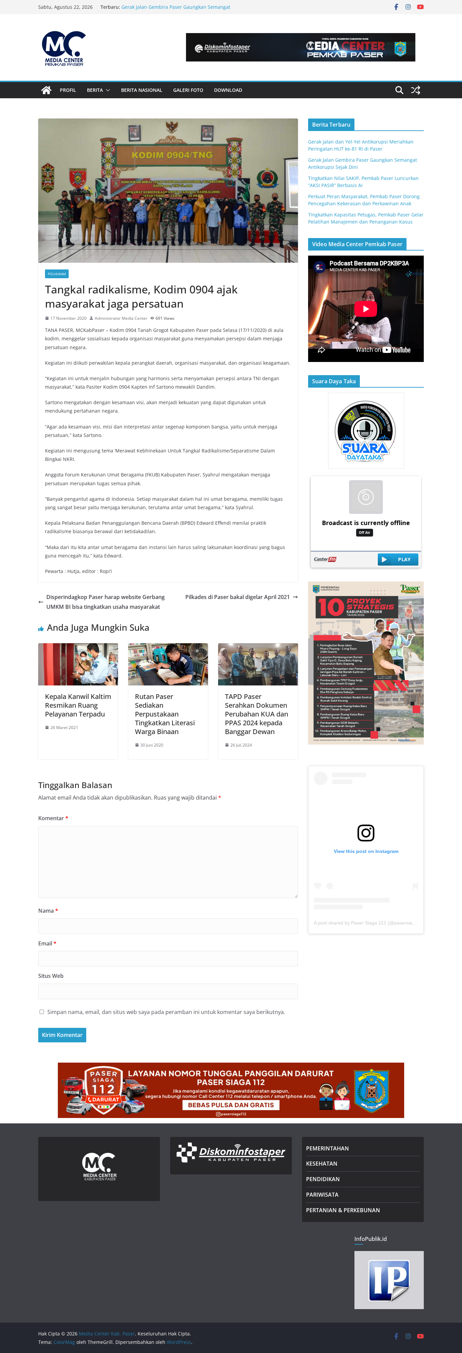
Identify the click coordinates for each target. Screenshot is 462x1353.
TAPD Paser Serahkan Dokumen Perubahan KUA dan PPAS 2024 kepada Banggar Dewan (256, 714)
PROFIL (68, 90)
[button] (106, 90)
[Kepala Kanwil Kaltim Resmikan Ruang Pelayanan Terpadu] (78, 648)
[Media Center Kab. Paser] (46, 90)
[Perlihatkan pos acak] (416, 90)
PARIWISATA (322, 1194)
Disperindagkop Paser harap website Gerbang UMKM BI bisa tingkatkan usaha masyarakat (105, 601)
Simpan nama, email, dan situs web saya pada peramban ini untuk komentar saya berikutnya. (166, 1012)
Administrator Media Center (121, 318)
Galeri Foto (188, 90)
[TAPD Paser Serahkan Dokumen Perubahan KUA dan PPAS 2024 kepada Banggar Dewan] (258, 648)
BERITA (95, 90)
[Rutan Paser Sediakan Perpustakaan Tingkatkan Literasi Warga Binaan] (168, 648)
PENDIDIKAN (323, 1179)
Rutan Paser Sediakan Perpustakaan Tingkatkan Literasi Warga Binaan (165, 714)
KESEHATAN (322, 1163)
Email (47, 943)
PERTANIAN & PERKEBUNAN (343, 1210)
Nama (48, 910)
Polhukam (57, 273)
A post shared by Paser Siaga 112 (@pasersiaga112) (370, 923)
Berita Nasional (141, 90)
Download (228, 90)
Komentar (53, 818)
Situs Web (51, 976)
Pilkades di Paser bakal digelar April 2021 (237, 597)
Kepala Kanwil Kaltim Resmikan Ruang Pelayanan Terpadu (78, 705)
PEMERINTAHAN (327, 1148)
